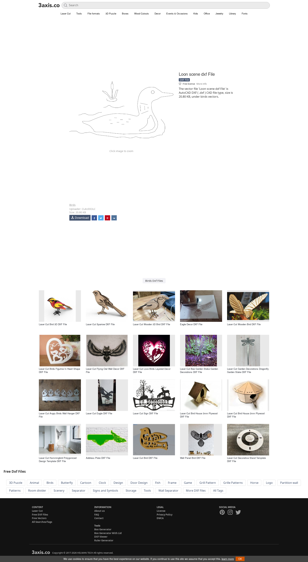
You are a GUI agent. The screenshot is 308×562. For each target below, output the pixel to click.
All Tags (218, 491)
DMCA (160, 518)
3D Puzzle (111, 13)
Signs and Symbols (105, 491)
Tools (79, 13)
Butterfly (67, 483)
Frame (172, 483)
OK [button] (240, 559)
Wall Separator (168, 491)
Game (188, 483)
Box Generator (102, 529)
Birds (72, 205)
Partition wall (289, 483)
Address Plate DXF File (98, 458)
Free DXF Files (40, 514)
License (161, 510)
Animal (34, 483)
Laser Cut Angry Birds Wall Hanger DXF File (59, 415)
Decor (158, 13)
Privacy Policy (164, 514)
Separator (78, 491)
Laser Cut (66, 13)
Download (82, 218)
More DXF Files (196, 491)
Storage (131, 491)
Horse (254, 483)
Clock (102, 483)
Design (118, 483)
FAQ (96, 514)
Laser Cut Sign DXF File (145, 413)
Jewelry (219, 13)
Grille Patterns (233, 483)
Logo (269, 483)
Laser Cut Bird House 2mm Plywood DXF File (246, 415)
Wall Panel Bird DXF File (192, 458)
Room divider (37, 491)
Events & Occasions (177, 13)
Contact (99, 518)
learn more (228, 559)
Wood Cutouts (141, 13)
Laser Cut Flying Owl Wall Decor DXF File (105, 370)
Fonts (245, 13)
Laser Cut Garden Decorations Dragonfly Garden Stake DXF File (248, 370)
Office (207, 13)
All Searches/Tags (42, 522)
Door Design (139, 483)
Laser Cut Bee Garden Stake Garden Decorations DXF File (199, 370)
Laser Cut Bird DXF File (145, 458)
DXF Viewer (100, 536)
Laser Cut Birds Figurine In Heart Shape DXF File (59, 370)
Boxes (125, 13)
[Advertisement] (154, 45)
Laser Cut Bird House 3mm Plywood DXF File (198, 415)
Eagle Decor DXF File (191, 324)
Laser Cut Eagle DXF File (99, 413)
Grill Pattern (207, 483)
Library (232, 13)
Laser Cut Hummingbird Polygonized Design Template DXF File (57, 459)
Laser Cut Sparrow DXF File (100, 324)
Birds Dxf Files (154, 280)
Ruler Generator (103, 540)
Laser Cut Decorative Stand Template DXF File (246, 459)
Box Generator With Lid (108, 533)
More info (201, 83)
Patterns (15, 491)
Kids (195, 13)
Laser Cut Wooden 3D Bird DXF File (151, 324)
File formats (94, 13)
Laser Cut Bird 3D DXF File (53, 324)
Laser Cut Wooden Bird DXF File (244, 324)
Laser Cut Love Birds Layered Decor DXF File (151, 370)
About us (99, 510)
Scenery (59, 491)
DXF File (184, 79)
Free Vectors (39, 518)
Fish (157, 483)
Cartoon (85, 483)
